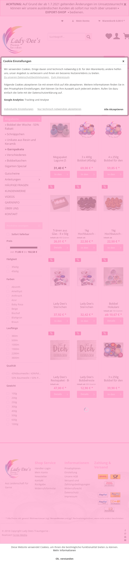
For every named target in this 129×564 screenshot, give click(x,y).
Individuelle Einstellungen (18, 109)
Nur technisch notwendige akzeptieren (59, 109)
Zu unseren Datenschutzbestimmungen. (27, 77)
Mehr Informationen (64, 550)
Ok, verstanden (64, 558)
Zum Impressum (60, 77)
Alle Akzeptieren (113, 109)
